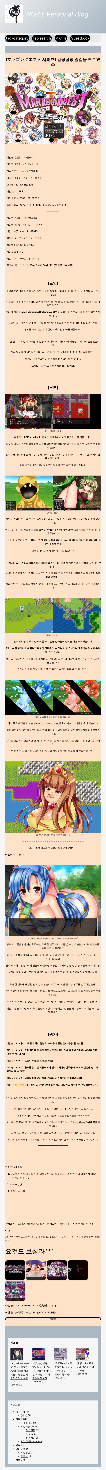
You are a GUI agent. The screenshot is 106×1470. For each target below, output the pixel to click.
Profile (60, 38)
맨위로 (53, 1319)
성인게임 (64, 1223)
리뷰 (18, 1419)
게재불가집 (26, 1422)
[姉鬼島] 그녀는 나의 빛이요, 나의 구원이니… (38, 1312)
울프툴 (42, 1237)
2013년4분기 (20, 1237)
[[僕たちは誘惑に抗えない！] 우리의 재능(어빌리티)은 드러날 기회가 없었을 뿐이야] (38, 1355)
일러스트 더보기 (16, 854)
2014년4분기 (52, 1237)
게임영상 (25, 1452)
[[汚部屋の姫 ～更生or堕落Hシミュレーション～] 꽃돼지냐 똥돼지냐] (60, 1355)
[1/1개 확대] (97, 765)
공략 (18, 1445)
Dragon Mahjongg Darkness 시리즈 (38, 312)
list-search (42, 38)
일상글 (19, 1448)
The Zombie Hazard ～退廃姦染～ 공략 (35, 1305)
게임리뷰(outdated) (31, 1441)
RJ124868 (32, 171)
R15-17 (29, 1434)
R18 (11, 1237)
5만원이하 (32, 1237)
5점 (7, 1237)
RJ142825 (32, 231)
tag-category (17, 38)
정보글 (19, 1459)
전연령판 (30, 1430)
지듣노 (24, 1456)
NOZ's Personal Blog (57, 14)
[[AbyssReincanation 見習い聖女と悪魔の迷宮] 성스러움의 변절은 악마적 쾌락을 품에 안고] (16, 1355)
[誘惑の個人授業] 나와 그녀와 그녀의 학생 (85, 1367)
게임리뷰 (25, 1426)
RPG (91, 1237)
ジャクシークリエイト (30, 177)
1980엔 (84, 1237)
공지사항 (20, 1411)
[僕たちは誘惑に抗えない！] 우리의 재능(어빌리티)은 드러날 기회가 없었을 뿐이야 (41, 1371)
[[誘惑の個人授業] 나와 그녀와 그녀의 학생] (82, 1355)
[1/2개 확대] (49, 397)
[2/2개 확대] (97, 397)
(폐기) (24, 1415)
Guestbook (80, 38)
